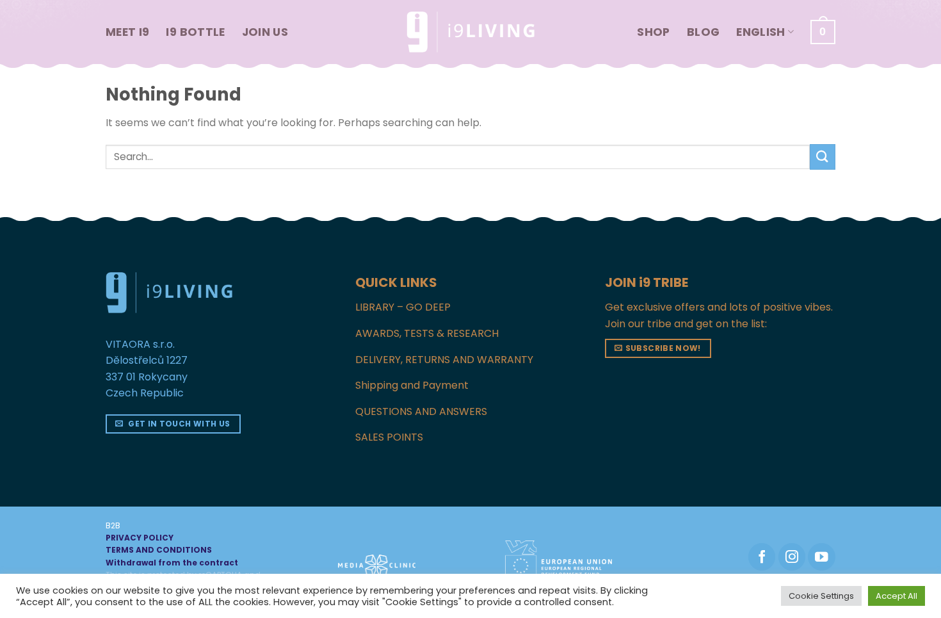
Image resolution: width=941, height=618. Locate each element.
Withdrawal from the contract (172, 562)
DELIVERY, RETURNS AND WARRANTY (444, 359)
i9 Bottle (195, 32)
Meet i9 (127, 32)
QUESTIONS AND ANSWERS (421, 411)
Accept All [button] (896, 596)
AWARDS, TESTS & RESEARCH (427, 333)
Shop (653, 32)
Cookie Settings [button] (821, 596)
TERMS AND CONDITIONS (159, 549)
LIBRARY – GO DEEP (403, 307)
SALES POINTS (389, 437)
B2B (113, 525)
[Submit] (822, 156)
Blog (703, 32)
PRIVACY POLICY (139, 537)
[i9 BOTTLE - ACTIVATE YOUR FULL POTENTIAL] (470, 32)
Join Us (265, 32)
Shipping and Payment (412, 385)
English (760, 32)
